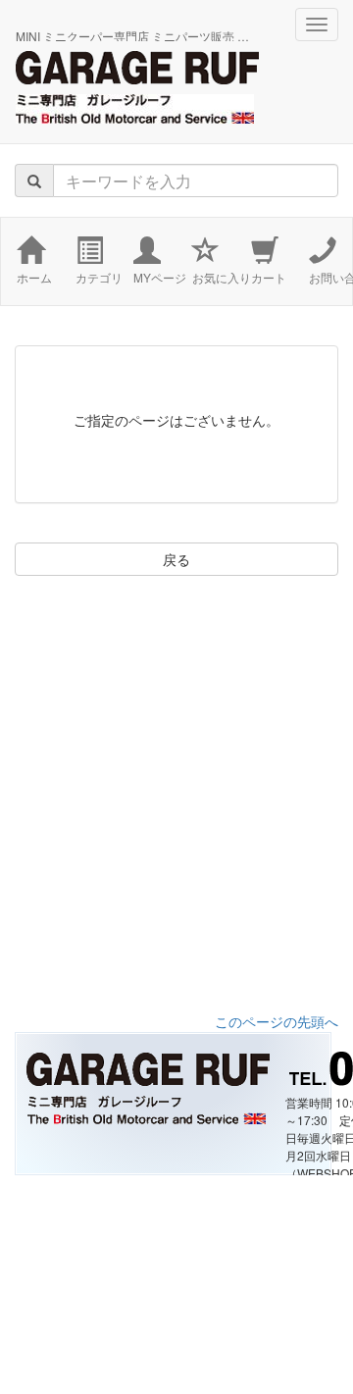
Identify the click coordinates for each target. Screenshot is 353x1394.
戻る (176, 559)
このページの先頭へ (276, 1021)
